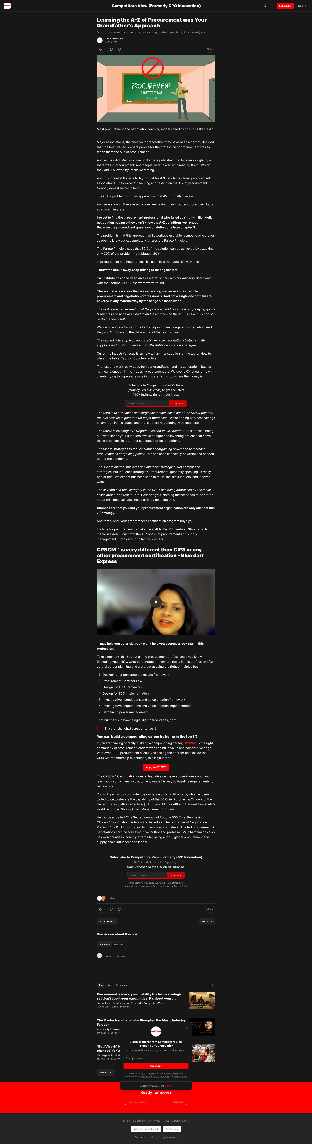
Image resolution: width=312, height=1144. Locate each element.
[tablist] (111, 944)
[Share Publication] (272, 6)
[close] (187, 1027)
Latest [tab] (109, 985)
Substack (140, 1137)
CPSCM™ (190, 743)
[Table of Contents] (3, 572)
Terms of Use (171, 1073)
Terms (165, 1120)
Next (205, 921)
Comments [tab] (104, 944)
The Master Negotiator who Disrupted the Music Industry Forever (141, 1022)
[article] (156, 1002)
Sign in (302, 5)
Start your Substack (147, 1129)
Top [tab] (101, 985)
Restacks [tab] (118, 944)
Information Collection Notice (155, 1076)
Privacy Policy (180, 1076)
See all (103, 1072)
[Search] (265, 6)
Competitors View (114, 38)
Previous (109, 921)
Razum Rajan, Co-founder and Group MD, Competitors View (130, 1003)
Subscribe (285, 5)
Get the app (172, 1129)
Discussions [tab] (122, 985)
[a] (156, 602)
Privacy (156, 1120)
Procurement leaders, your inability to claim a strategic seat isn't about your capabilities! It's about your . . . (139, 996)
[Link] (92, 555)
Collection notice (180, 1120)
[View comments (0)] (111, 49)
